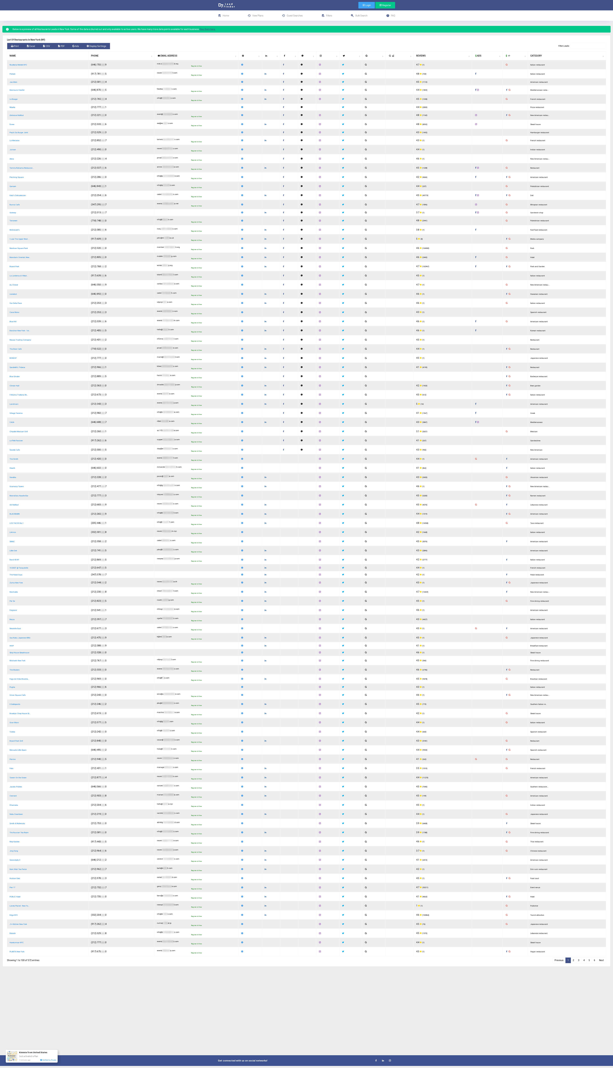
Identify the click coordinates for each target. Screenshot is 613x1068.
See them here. (208, 29)
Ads (479, 55)
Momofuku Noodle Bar (19, 496)
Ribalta (12, 107)
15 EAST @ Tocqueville (19, 568)
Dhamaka (14, 805)
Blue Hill (13, 322)
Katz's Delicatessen (18, 195)
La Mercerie (14, 141)
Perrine (12, 759)
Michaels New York (17, 661)
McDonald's (15, 230)
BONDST (13, 358)
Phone (94, 55)
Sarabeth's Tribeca (17, 367)
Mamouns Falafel (17, 90)
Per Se (12, 601)
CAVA (12, 422)
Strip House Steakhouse (19, 653)
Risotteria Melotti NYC (18, 65)
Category (536, 55)
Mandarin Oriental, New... (20, 257)
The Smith (14, 459)
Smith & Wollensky (17, 823)
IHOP (12, 646)
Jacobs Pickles (16, 787)
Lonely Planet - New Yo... (20, 906)
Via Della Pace (16, 303)
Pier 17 (12, 887)
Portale (12, 74)
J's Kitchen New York (18, 924)
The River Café (16, 349)
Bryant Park (14, 266)
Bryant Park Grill (16, 741)
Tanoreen (13, 221)
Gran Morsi (14, 723)
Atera (12, 159)
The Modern (15, 670)
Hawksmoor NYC (17, 943)
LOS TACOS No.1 (16, 523)
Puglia (12, 687)
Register (386, 5)
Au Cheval (14, 285)
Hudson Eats (15, 878)
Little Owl (13, 551)
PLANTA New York (17, 952)
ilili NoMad (14, 505)
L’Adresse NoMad (17, 115)
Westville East (15, 629)
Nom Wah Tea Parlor (18, 869)
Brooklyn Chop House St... (20, 713)
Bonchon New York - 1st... (20, 331)
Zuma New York (16, 583)
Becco (12, 619)
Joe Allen (13, 82)
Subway (13, 213)
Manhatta (14, 592)
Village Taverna (16, 413)
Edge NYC (14, 915)
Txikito (12, 732)
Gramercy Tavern (17, 486)
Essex (12, 124)
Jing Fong (14, 851)
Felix (11, 768)
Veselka (13, 477)
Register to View (196, 66)
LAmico (13, 532)
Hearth (12, 468)
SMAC (12, 542)
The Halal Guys (16, 575)
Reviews (421, 55)
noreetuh (13, 294)
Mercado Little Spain (18, 750)
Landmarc (14, 404)
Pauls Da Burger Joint (19, 133)
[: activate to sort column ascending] (250, 55)
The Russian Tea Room (19, 833)
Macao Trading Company (20, 340)
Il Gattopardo (15, 704)
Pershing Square (17, 177)
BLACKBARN (15, 514)
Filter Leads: (564, 46)
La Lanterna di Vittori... (19, 276)
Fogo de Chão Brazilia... (19, 679)
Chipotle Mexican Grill (19, 432)
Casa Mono (14, 312)
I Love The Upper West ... (20, 239)
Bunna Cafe (15, 205)
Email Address (168, 55)
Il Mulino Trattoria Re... (19, 395)
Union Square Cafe (18, 695)
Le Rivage (13, 99)
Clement (13, 796)
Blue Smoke (14, 376)
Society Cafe (15, 450)
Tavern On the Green (18, 778)
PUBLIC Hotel (15, 897)
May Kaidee (14, 842)
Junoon (13, 150)
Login (368, 5)
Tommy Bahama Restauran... (22, 168)
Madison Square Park (19, 248)
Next (601, 960)
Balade (12, 933)
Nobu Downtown (16, 814)
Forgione (13, 610)
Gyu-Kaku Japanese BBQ (20, 638)
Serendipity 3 (15, 860)
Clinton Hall (14, 386)
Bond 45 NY (14, 560)
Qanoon (13, 186)
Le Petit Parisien (16, 441)
